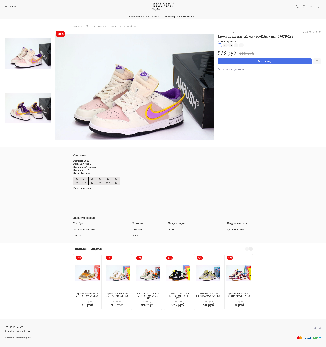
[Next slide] (28, 141)
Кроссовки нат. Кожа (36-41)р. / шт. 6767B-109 (208, 294)
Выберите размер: (227, 41)
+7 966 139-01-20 (14, 327)
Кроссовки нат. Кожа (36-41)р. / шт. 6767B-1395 (178, 295)
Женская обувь (128, 26)
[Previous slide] (60, 87)
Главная (77, 26)
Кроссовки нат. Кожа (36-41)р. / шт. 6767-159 (238, 294)
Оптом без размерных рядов (177, 16)
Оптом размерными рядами (142, 16)
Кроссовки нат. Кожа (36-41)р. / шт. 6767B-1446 (148, 295)
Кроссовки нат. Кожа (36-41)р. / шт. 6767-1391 (118, 294)
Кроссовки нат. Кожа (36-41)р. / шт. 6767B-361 (88, 294)
